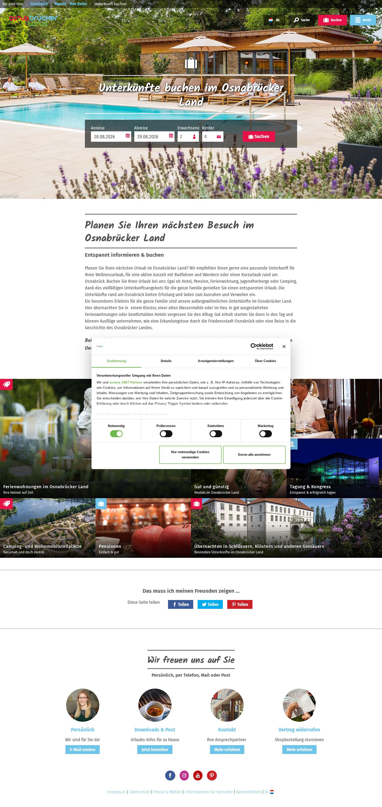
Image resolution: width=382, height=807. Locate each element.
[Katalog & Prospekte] (155, 705)
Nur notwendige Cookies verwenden (190, 454)
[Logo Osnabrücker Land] (33, 20)
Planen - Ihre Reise (70, 3)
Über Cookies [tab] (265, 361)
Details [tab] (166, 361)
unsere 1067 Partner (126, 382)
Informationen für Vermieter (209, 791)
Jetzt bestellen (155, 749)
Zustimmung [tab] (116, 361)
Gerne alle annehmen (254, 455)
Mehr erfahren (227, 749)
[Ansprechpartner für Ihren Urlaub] (227, 705)
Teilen (183, 604)
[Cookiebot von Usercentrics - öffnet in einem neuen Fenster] (254, 346)
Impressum (116, 791)
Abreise (141, 128)
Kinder (208, 128)
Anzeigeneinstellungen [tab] (216, 361)
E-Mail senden (82, 749)
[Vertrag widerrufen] (299, 705)
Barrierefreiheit (248, 791)
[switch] (166, 433)
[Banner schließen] (284, 346)
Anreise (98, 128)
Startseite (39, 3)
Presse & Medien (167, 791)
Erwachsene (188, 128)
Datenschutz (139, 791)
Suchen (261, 136)
